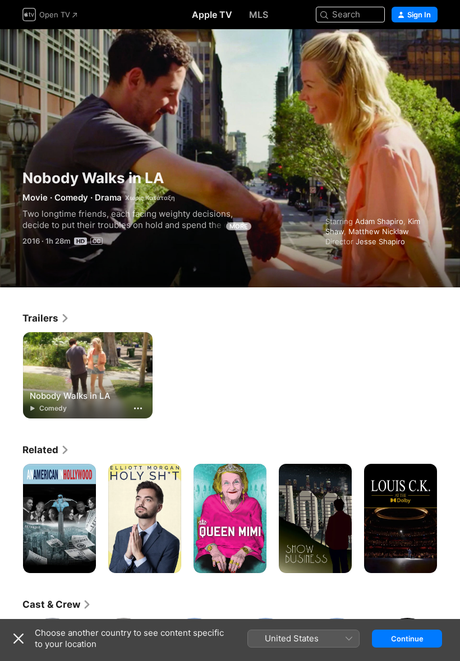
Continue (407, 638)
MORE (238, 226)
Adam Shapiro (379, 221)
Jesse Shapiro (380, 241)
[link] (46, 318)
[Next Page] (449, 519)
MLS (258, 14)
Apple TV (212, 14)
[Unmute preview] (430, 51)
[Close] (18, 639)
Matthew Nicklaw (378, 231)
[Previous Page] (11, 519)
